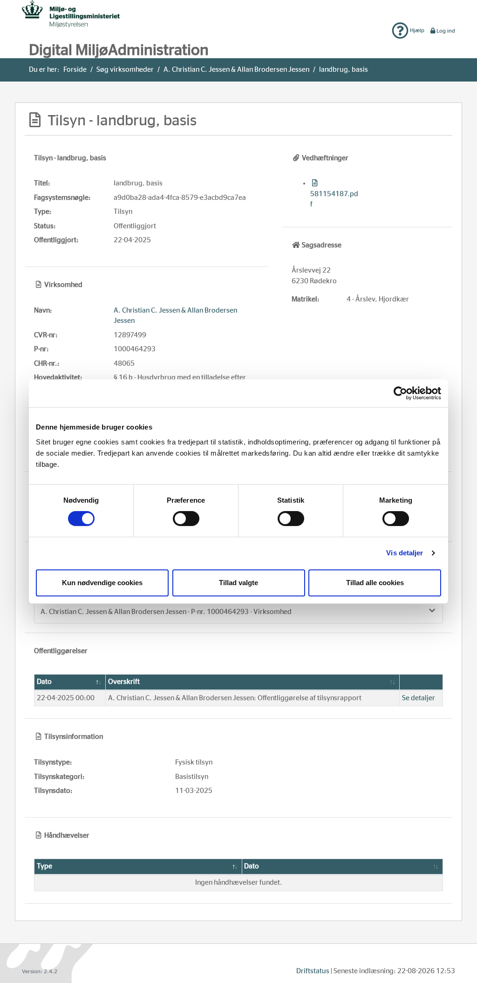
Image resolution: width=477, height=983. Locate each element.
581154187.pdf (334, 199)
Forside (75, 69)
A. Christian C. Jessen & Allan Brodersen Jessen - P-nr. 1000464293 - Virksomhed (166, 611)
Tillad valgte (238, 583)
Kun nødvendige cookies (102, 583)
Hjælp (416, 30)
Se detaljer (418, 698)
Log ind (445, 31)
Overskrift (124, 681)
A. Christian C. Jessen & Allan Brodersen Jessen (236, 69)
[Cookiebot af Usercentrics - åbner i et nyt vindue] (400, 393)
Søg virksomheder (125, 69)
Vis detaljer (404, 553)
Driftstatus (312, 971)
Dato (44, 681)
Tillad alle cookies (375, 583)
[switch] (186, 518)
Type (44, 866)
